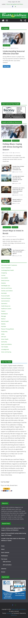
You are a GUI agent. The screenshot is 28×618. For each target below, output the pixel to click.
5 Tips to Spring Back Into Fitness (14, 4)
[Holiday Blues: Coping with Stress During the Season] (14, 131)
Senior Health (4, 339)
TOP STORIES (4, 347)
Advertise (3, 568)
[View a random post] (25, 20)
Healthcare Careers (6, 308)
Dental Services (5, 280)
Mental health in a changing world (17, 200)
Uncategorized (5, 349)
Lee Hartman (15, 48)
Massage (3, 316)
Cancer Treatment (6, 267)
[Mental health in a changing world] (6, 201)
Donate (3, 572)
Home (2, 546)
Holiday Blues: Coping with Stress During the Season (12, 147)
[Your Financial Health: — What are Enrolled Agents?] (6, 253)
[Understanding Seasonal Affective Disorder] (14, 38)
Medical (3, 319)
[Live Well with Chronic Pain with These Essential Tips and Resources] (6, 180)
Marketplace (15, 227)
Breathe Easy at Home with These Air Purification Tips (18, 168)
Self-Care (3, 336)
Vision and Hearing (6, 352)
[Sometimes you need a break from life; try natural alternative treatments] (6, 191)
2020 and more (7, 561)
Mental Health (6, 45)
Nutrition (3, 326)
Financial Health (6, 227)
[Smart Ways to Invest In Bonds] (14, 218)
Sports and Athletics (6, 344)
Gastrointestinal (5, 301)
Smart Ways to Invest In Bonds (13, 232)
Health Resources (7, 140)
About (3, 549)
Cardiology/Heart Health (7, 270)
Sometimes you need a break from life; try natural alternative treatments (18, 190)
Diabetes (3, 283)
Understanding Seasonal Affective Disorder (14, 52)
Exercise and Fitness (6, 288)
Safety (2, 334)
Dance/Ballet (4, 278)
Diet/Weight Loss (5, 285)
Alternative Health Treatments (9, 265)
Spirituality (4, 341)
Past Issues (4, 559)
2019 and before (7, 564)
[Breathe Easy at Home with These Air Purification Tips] (6, 169)
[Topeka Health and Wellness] (3, 20)
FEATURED (4, 293)
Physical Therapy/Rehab (7, 329)
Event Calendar (5, 552)
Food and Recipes (5, 298)
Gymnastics (4, 303)
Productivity (4, 331)
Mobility (3, 324)
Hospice (3, 311)
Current (3, 275)
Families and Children (7, 290)
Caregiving (4, 273)
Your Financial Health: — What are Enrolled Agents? (19, 251)
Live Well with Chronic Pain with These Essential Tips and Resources (18, 179)
